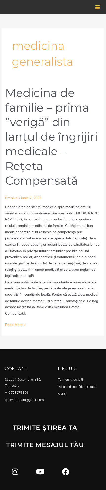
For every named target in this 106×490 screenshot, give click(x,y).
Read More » (15, 324)
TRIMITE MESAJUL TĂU (45, 445)
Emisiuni (11, 198)
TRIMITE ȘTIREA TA (45, 427)
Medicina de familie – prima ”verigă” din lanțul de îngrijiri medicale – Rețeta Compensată (51, 136)
